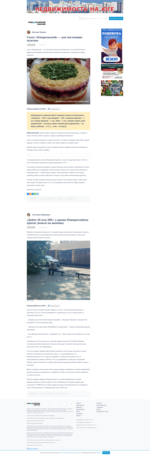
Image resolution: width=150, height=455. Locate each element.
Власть (78, 411)
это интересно (70, 198)
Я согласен (106, 452)
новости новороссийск (47, 198)
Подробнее (98, 452)
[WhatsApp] (35, 194)
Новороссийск (34, 393)
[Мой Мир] (33, 194)
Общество (31, 45)
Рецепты (60, 198)
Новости (78, 403)
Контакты (99, 403)
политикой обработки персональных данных (70, 452)
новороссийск (34, 198)
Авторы (99, 409)
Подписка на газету (116, 18)
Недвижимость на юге (102, 411)
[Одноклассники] (30, 194)
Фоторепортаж (80, 409)
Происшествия (80, 405)
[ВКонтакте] (28, 194)
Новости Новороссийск (47, 393)
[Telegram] (38, 194)
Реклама (78, 415)
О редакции (79, 413)
